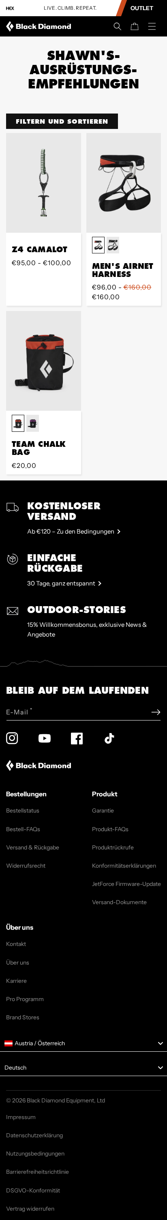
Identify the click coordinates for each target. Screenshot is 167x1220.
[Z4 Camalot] (43, 183)
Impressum (21, 1117)
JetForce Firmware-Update (126, 884)
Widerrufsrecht (25, 865)
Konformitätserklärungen (124, 865)
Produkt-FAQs (110, 829)
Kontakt (16, 944)
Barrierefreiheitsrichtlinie (37, 1171)
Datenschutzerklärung (34, 1135)
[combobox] (83, 1044)
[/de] (40, 26)
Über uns (17, 962)
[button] (117, 26)
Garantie (103, 810)
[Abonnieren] (156, 712)
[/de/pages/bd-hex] (10, 8)
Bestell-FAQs (23, 829)
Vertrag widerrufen (30, 1208)
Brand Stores (22, 1017)
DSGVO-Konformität (33, 1190)
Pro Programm (25, 999)
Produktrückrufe (113, 847)
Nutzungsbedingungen (35, 1153)
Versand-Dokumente (119, 902)
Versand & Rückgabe (32, 847)
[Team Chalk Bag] (43, 361)
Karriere (16, 980)
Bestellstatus (22, 810)
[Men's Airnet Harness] (123, 183)
